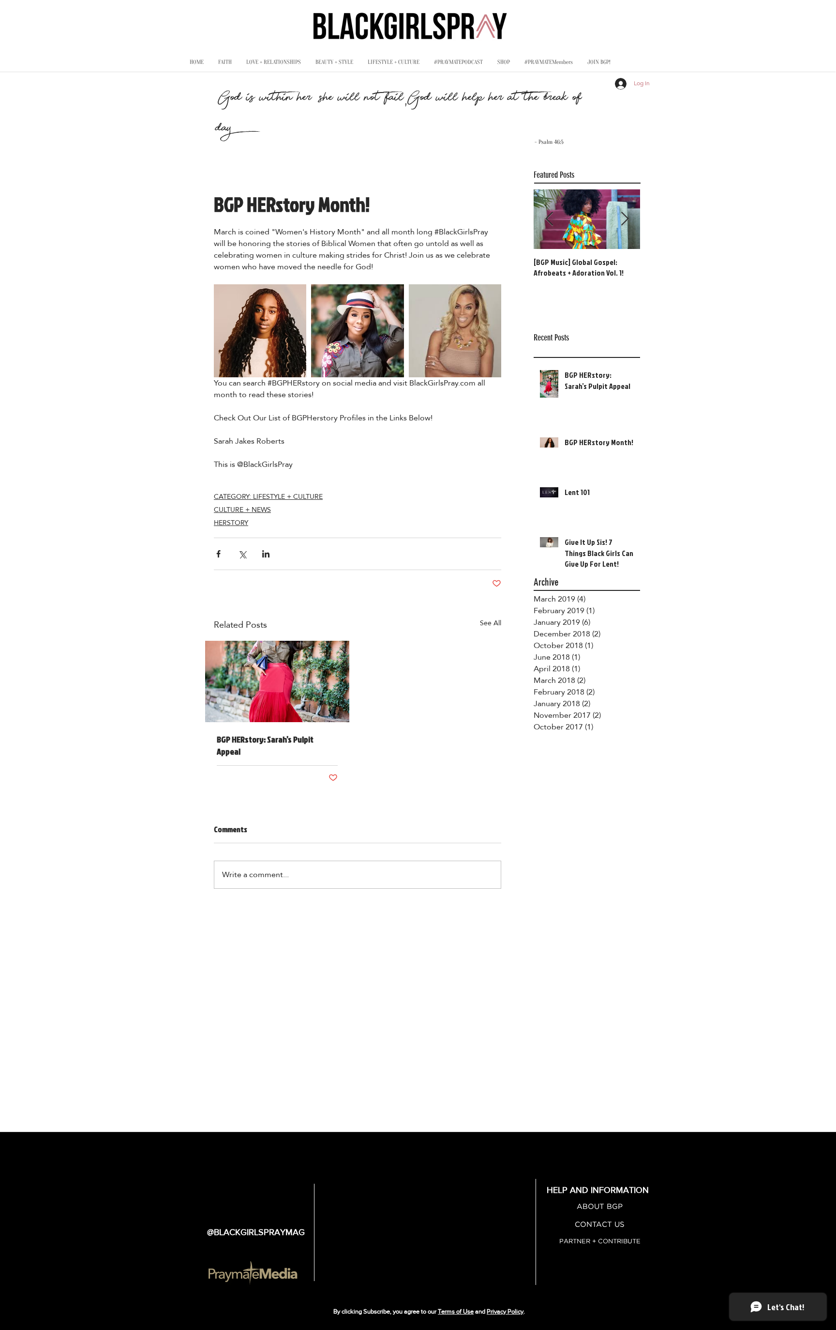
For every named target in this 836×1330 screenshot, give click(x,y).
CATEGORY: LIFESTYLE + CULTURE (268, 496)
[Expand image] (260, 330)
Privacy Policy (505, 1311)
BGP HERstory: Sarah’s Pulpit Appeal (265, 745)
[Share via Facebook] (218, 553)
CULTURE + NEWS (242, 509)
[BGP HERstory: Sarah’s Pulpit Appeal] (277, 681)
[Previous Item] (549, 219)
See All (490, 623)
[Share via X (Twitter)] (242, 553)
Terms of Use (456, 1311)
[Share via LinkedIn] (265, 553)
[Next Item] (624, 219)
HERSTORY (231, 522)
